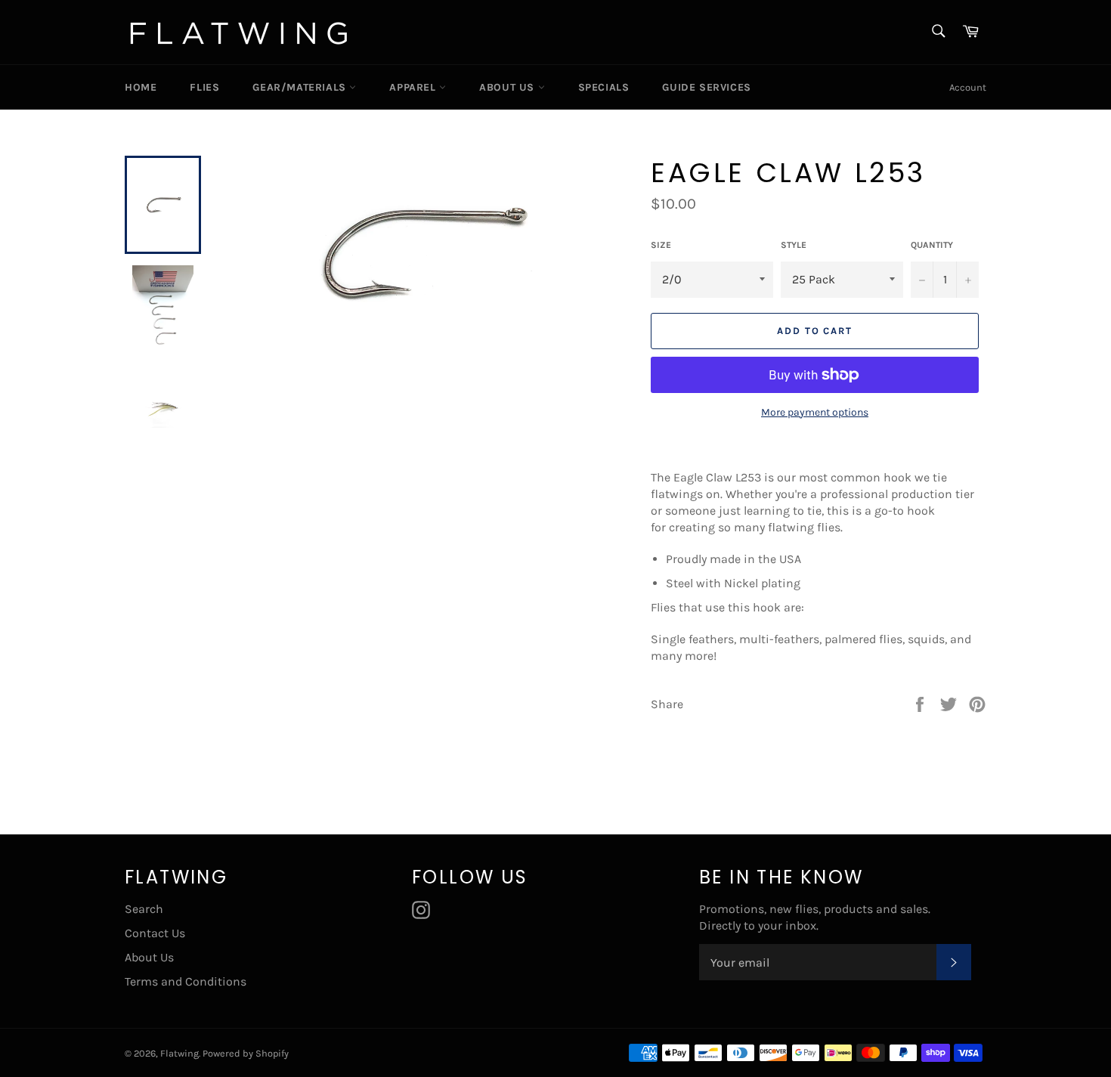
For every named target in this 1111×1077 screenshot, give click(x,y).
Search (144, 909)
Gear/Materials (300, 87)
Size (661, 245)
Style (793, 245)
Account (967, 87)
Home (140, 87)
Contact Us (155, 933)
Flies (204, 87)
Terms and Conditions (185, 981)
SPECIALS (604, 87)
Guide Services (706, 87)
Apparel (414, 87)
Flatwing (179, 1053)
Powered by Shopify (246, 1053)
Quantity (932, 245)
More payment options (814, 412)
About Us (508, 87)
